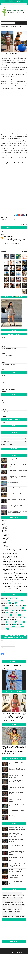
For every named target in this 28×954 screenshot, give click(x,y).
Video (3, 369)
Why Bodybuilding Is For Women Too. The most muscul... (13, 559)
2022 (3, 526)
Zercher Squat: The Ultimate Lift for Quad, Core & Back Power (16, 882)
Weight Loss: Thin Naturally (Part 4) (10, 557)
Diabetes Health (5, 397)
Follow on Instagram (6, 444)
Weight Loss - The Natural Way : (10, 553)
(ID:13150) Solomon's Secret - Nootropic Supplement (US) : (16, 506)
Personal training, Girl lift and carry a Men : (12, 552)
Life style (4, 339)
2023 (3, 524)
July (4, 539)
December (5, 533)
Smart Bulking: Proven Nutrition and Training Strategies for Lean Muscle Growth (16, 787)
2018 (3, 531)
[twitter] (6, 1)
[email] (17, 1)
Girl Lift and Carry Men (7, 355)
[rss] (15, 1)
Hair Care (4, 384)
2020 (3, 528)
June (4, 541)
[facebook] (8, 1)
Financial (4, 422)
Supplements (4, 353)
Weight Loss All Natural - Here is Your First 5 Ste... (14, 588)
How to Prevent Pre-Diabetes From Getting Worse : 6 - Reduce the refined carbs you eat (17, 477)
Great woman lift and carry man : (10, 556)
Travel (3, 429)
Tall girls (4, 360)
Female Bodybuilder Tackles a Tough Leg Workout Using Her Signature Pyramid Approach (17, 865)
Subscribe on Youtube (6, 441)
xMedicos (16, 243)
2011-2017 (17, 950)
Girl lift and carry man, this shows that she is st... (13, 583)
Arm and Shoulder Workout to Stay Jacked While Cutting (16, 876)
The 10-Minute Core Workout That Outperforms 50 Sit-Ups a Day (16, 870)
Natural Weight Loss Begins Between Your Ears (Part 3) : (17, 465)
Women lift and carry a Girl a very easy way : (12, 561)
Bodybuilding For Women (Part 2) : (10, 550)
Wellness (4, 391)
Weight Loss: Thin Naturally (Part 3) (10, 53)
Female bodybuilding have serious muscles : (17, 459)
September (5, 537)
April (4, 543)
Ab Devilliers (7, 236)
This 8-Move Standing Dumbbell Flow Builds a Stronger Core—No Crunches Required (17, 799)
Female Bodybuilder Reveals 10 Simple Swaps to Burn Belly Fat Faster (17, 780)
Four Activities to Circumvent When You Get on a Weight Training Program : (17, 511)
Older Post (24, 251)
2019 (3, 530)
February (5, 546)
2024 (3, 523)
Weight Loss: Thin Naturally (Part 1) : (11, 572)
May (4, 542)
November (5, 534)
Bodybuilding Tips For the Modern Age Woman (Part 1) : (17, 471)
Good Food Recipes (6, 404)
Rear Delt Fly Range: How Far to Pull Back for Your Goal (16, 793)
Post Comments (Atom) (11, 253)
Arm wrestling (5, 362)
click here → (22, 718)
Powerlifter (4, 366)
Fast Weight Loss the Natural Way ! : (11, 584)
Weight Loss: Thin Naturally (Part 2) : (11, 568)
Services (3, 622)
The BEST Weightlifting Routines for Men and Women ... (15, 574)
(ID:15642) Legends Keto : (13, 482)
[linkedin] (9, 720)
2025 (3, 522)
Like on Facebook (5, 438)
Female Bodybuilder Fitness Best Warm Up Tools (17, 805)
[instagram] (13, 1)
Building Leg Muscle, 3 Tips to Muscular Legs (11, 665)
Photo (3, 337)
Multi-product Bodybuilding (8, 389)
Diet (3, 380)
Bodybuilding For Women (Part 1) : (10, 554)
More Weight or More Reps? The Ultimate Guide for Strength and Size (17, 768)
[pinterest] (22, 1)
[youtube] (19, 1)
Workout (4, 344)
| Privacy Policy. (22, 950)
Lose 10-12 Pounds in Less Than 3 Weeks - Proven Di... (15, 549)
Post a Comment (6, 247)
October (5, 535)
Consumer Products (6, 377)
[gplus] (10, 1)
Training (4, 346)
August (5, 538)
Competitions (5, 357)
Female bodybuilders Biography (9, 348)
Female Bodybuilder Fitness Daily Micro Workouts (17, 763)
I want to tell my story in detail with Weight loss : (17, 500)
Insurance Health (6, 387)
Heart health (5, 409)
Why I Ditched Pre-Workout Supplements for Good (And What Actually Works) (16, 775)
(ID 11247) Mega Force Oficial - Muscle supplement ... (14, 566)
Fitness (3, 382)
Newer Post (3, 251)
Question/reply (5, 350)
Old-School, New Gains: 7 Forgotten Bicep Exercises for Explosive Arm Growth (16, 859)
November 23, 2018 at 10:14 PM (11, 245)
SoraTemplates (8, 950)
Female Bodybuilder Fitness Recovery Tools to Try (16, 810)
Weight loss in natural (22, 28)
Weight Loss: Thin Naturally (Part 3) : (11, 562)
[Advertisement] (14, 111)
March (4, 545)
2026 (3, 520)
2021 (3, 527)
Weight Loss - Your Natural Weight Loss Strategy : (14, 575)
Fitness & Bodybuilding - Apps (8, 364)
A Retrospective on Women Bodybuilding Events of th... (15, 590)
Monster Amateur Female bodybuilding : (16, 494)
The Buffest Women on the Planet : (15, 488)
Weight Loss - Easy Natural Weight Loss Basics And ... (15, 579)
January (5, 548)
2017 (3, 591)
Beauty (3, 375)
